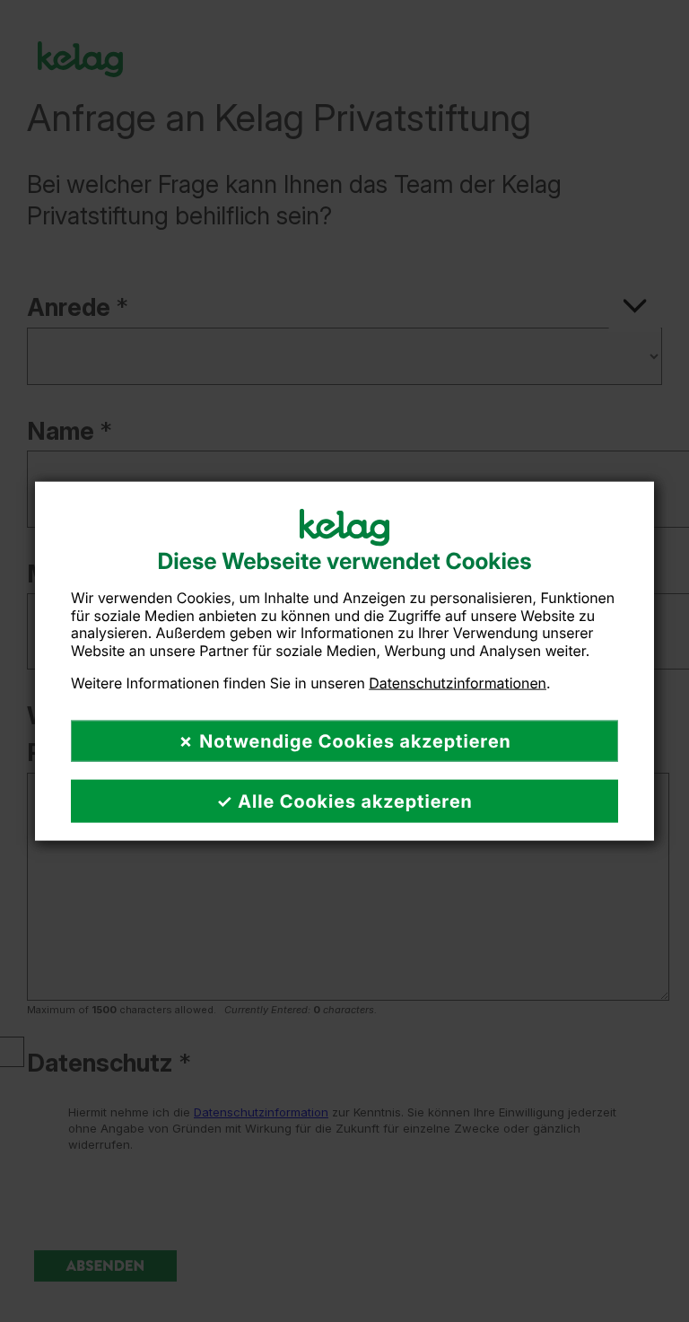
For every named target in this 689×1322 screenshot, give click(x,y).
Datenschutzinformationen (457, 682)
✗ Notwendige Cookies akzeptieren (344, 741)
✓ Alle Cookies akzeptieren (344, 801)
